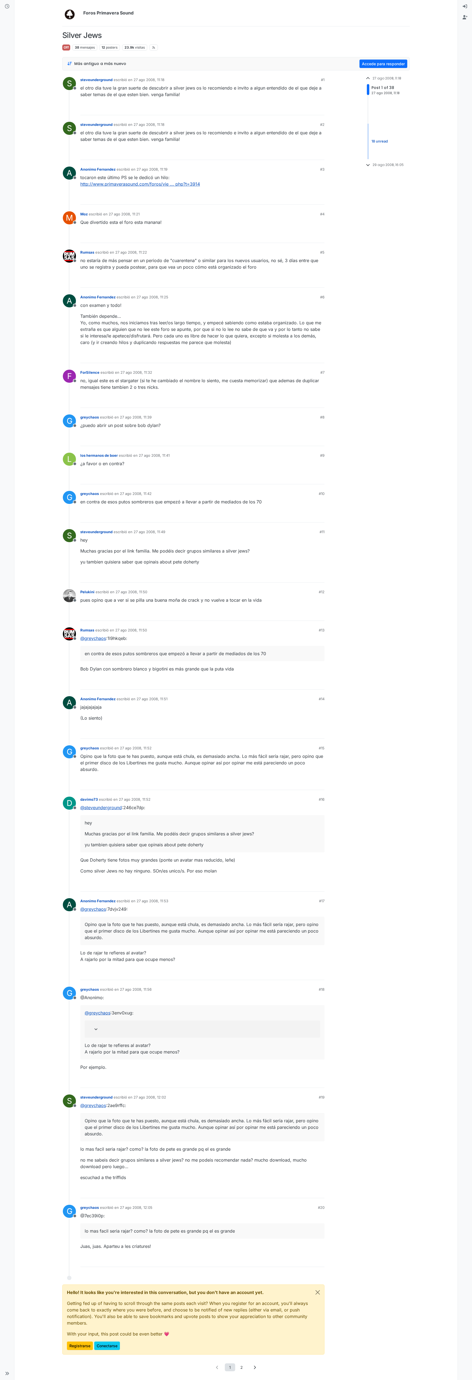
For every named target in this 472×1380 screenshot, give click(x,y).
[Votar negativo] (309, 108)
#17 (321, 901)
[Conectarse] (465, 6)
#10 (321, 493)
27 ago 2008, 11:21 (124, 214)
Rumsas (87, 252)
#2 (322, 124)
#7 (322, 372)
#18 (321, 989)
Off (66, 47)
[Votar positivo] (290, 108)
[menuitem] (465, 6)
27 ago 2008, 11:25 (152, 297)
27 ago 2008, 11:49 (149, 532)
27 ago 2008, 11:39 (136, 417)
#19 (321, 1097)
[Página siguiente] (255, 1367)
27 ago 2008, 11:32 (136, 372)
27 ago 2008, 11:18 (149, 80)
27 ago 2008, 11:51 (152, 699)
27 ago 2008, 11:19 (152, 169)
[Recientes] (7, 6)
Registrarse (79, 1345)
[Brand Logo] (71, 13)
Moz (84, 214)
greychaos (89, 417)
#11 (322, 532)
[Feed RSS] (153, 47)
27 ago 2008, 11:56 (136, 989)
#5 (322, 252)
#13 (321, 630)
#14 (321, 699)
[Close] (317, 1292)
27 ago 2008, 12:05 (136, 1207)
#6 (322, 297)
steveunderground (96, 80)
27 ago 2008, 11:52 (136, 748)
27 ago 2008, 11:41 (154, 455)
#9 (322, 455)
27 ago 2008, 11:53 (152, 901)
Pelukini (87, 592)
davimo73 (89, 799)
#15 (321, 748)
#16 (321, 799)
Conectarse (107, 1345)
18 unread (379, 141)
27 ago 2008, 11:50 (131, 592)
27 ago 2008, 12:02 (150, 1097)
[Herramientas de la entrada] (320, 108)
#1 (322, 80)
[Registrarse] (465, 17)
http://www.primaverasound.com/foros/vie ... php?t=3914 (140, 184)
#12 (321, 592)
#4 (322, 214)
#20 (321, 1207)
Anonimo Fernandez (98, 169)
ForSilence (89, 372)
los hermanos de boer (99, 455)
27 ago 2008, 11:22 (131, 252)
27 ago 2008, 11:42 (136, 493)
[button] (7, 1373)
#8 (322, 417)
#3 (322, 169)
